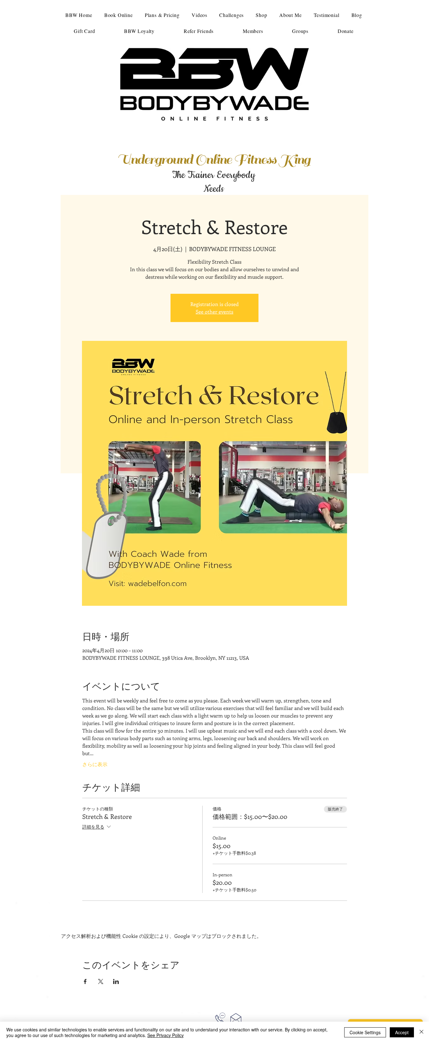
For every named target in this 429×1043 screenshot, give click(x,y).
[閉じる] (421, 1032)
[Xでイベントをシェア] (101, 981)
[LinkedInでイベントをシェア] (116, 981)
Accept (402, 1032)
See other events (214, 311)
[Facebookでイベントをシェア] (85, 981)
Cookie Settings (365, 1032)
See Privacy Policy (165, 1035)
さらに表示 (94, 764)
